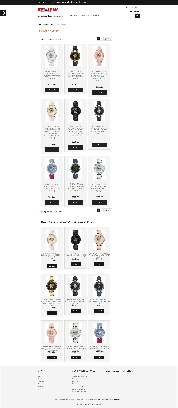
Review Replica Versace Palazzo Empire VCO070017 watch (99, 348)
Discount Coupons (78, 389)
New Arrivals (42, 384)
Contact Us (76, 379)
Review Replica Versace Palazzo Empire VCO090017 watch (75, 348)
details (52, 90)
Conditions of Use (96, 404)
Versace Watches (49, 24)
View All (40, 386)
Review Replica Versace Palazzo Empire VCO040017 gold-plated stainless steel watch (51, 256)
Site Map (79, 404)
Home (40, 24)
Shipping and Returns (79, 376)
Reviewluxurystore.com (94, 399)
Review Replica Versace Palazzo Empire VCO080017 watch (99, 301)
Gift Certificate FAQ (78, 386)
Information (85, 16)
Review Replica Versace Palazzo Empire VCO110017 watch (99, 255)
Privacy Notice (86, 404)
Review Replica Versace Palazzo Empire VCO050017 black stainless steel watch (75, 131)
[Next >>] (108, 39)
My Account (76, 384)
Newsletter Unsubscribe (80, 392)
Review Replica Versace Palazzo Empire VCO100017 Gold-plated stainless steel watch (51, 302)
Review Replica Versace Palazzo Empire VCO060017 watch (75, 301)
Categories (73, 16)
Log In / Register (132, 7)
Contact (96, 16)
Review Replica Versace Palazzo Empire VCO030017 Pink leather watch (99, 76)
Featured (41, 379)
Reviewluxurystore (106, 399)
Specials (41, 381)
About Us (75, 381)
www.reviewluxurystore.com (73, 399)
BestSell (43, 2)
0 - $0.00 (135, 11)
